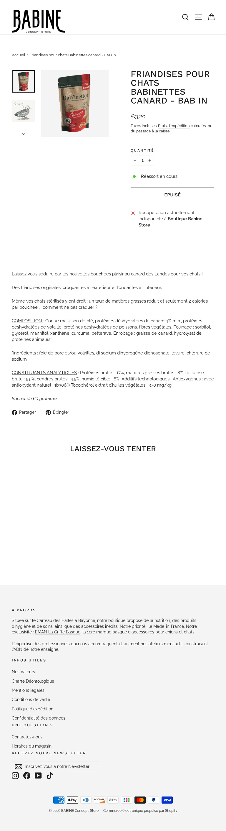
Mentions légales (28, 690)
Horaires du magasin (31, 746)
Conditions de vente (31, 699)
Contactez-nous (27, 737)
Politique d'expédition (32, 709)
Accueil (18, 55)
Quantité (142, 150)
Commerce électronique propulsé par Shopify (140, 811)
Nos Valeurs (23, 671)
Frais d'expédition (174, 126)
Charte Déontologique (33, 681)
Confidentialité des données (38, 718)
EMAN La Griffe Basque (57, 632)
